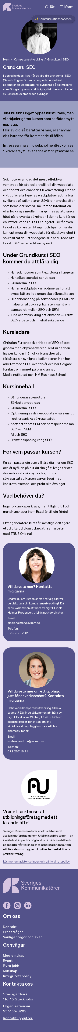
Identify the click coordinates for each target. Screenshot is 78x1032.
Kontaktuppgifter (18, 1018)
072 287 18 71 (18, 751)
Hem (6, 59)
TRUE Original (21, 534)
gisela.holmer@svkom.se (24, 623)
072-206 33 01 (18, 633)
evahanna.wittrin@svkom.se (26, 741)
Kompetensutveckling (28, 59)
